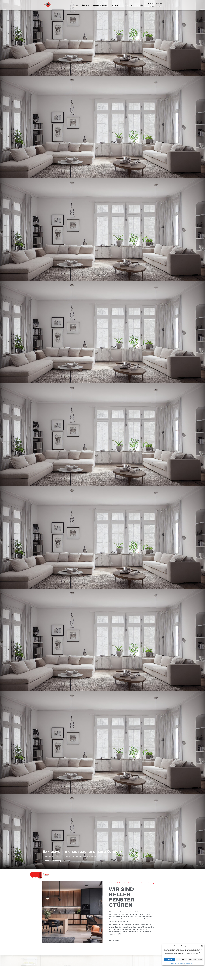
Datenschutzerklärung (185, 963)
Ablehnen (181, 959)
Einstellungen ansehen (195, 959)
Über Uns (85, 5)
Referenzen (115, 5)
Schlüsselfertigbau (100, 5)
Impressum (193, 963)
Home (76, 5)
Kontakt (140, 5)
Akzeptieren (169, 959)
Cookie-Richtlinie (175, 963)
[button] (202, 946)
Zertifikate (129, 5)
